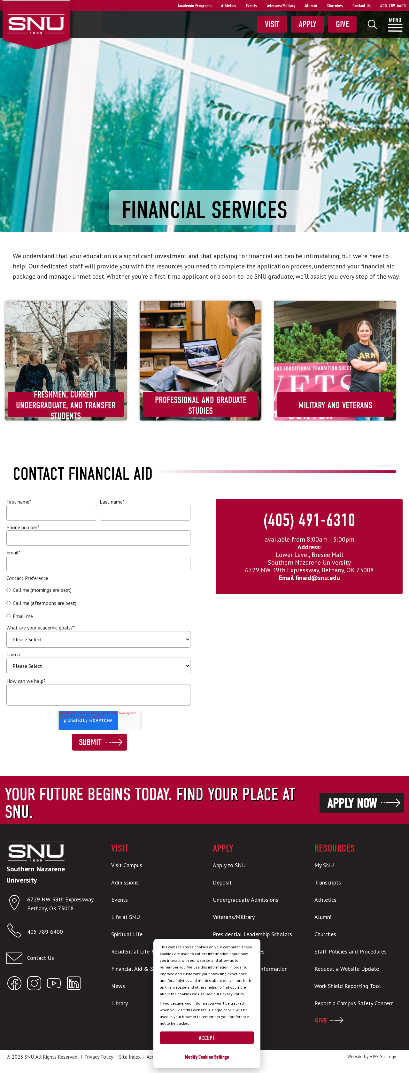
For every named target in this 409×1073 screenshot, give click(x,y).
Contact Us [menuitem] (361, 6)
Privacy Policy (98, 1057)
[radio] (98, 590)
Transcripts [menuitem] (327, 882)
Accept (207, 1038)
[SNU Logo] (36, 23)
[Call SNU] (16, 931)
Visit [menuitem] (272, 24)
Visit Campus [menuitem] (126, 865)
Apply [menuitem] (308, 24)
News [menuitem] (118, 986)
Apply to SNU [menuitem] (229, 865)
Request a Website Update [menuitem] (346, 968)
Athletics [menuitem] (228, 6)
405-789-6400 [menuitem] (393, 6)
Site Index (130, 1057)
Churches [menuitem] (335, 6)
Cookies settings (213, 1057)
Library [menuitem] (119, 1003)
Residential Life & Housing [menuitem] (144, 951)
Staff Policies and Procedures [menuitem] (350, 951)
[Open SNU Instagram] (34, 984)
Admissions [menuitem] (125, 882)
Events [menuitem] (251, 6)
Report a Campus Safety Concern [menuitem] (354, 1003)
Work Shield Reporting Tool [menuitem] (347, 986)
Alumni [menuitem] (311, 6)
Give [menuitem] (342, 24)
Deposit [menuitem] (222, 882)
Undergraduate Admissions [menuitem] (245, 899)
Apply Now (352, 803)
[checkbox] (98, 603)
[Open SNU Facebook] (14, 984)
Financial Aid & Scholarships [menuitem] (146, 968)
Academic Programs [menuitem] (195, 6)
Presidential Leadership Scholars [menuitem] (252, 934)
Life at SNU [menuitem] (125, 917)
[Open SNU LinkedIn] (74, 984)
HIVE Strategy (383, 1056)
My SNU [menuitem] (324, 865)
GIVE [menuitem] (320, 1020)
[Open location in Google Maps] (16, 904)
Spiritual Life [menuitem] (127, 934)
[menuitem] (372, 24)
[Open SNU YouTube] (54, 984)
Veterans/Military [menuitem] (280, 6)
